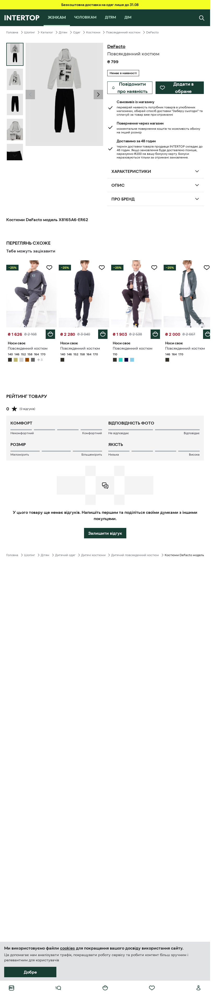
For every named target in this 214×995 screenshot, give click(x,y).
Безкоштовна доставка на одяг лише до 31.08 (100, 5)
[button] (30, 94)
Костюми (93, 32)
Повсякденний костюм (123, 32)
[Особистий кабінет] (198, 988)
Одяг (76, 32)
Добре (30, 972)
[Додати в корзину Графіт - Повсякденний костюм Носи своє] (49, 333)
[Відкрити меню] (58, 988)
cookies (67, 948)
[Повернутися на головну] (21, 17)
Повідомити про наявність (132, 88)
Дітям (63, 32)
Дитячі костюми (93, 553)
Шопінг (29, 32)
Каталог (47, 32)
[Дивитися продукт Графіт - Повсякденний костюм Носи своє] (31, 293)
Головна (12, 32)
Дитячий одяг (65, 553)
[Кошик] (105, 988)
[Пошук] (202, 18)
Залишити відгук (105, 532)
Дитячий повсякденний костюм (135, 553)
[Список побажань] (152, 988)
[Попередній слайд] (30, 94)
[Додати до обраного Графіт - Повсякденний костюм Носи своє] (48, 267)
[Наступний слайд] (15, 155)
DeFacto (152, 32)
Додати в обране (183, 88)
